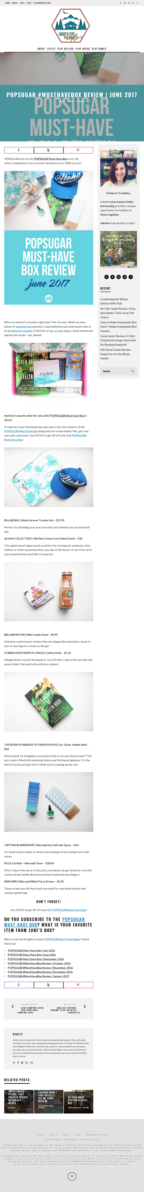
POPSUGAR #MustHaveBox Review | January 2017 (38, 976)
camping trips (24, 326)
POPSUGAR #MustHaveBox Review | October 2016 (39, 963)
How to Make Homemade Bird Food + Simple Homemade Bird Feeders (118, 327)
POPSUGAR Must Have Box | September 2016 (36, 959)
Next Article (70, 1004)
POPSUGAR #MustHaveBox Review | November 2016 (40, 967)
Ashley (61, 101)
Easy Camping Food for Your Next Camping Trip (30, 1010)
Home (7, 3)
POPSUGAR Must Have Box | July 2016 (31, 950)
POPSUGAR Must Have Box (50, 158)
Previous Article (29, 1004)
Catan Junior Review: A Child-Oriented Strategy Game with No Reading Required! (118, 340)
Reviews (70, 101)
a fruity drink (62, 330)
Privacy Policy (90, 1139)
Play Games (99, 48)
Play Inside (83, 48)
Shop (29, 3)
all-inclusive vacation (20, 330)
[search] (133, 371)
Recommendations (42, 3)
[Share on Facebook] (19, 150)
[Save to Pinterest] (78, 150)
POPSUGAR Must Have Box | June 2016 (32, 954)
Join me (104, 223)
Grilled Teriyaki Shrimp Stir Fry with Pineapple (65, 1010)
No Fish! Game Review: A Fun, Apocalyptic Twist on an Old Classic (118, 313)
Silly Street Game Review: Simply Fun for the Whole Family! (115, 354)
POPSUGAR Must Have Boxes (62, 939)
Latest (51, 48)
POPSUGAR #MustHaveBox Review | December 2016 (40, 972)
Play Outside (65, 48)
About (15, 3)
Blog (22, 3)
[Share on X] (49, 150)
